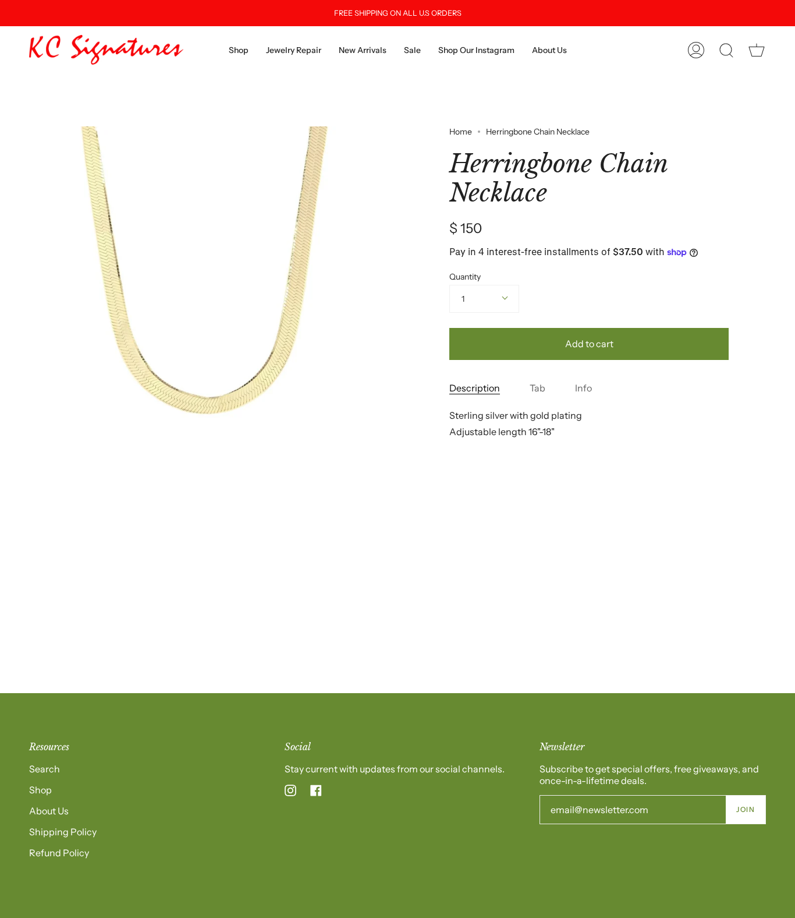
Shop (40, 790)
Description (474, 388)
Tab (537, 388)
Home (460, 131)
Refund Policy (59, 853)
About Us (49, 811)
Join (745, 809)
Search (44, 769)
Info (583, 388)
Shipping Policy (63, 832)
